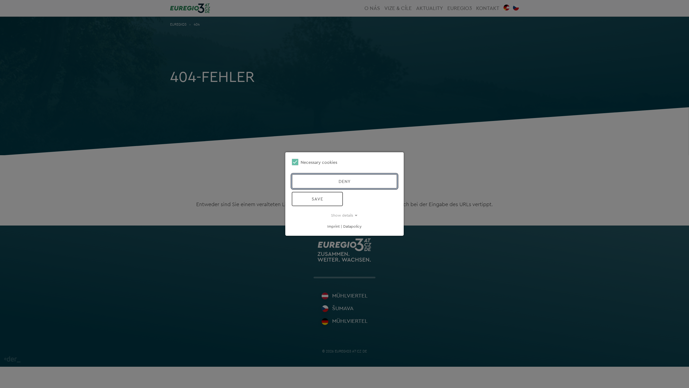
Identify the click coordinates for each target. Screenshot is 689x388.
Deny (345, 181)
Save (317, 199)
